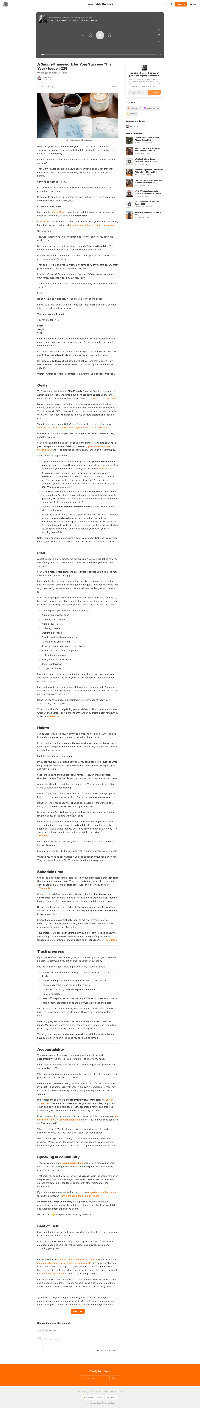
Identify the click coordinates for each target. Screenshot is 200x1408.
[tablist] (47, 1330)
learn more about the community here (79, 1196)
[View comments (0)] (159, 30)
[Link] (34, 385)
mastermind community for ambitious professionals (64, 1263)
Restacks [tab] (52, 1331)
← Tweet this (106, 468)
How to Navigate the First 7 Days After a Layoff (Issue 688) (149, 171)
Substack (88, 1403)
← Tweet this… (109, 940)
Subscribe (181, 4)
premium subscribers (71, 1163)
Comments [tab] (43, 1331)
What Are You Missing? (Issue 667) (148, 213)
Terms (105, 1391)
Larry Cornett (48, 77)
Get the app (111, 1397)
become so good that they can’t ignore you (91, 225)
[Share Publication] (171, 4)
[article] (144, 140)
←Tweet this (43, 888)
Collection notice (115, 1391)
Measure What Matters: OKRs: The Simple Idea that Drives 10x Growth (73, 427)
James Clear (57, 212)
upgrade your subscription (102, 1192)
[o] (129, 140)
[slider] (99, 54)
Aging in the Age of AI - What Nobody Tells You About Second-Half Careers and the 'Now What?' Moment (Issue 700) (147, 149)
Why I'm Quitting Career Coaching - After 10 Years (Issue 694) (146, 160)
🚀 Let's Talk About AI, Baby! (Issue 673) (147, 203)
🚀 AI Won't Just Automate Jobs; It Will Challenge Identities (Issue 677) (149, 192)
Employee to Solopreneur (55, 1273)
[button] (83, 35)
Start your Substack (94, 1397)
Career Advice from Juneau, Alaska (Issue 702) (147, 139)
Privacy (98, 1391)
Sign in (193, 4)
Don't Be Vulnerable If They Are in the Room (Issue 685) (148, 181)
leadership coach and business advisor (76, 1259)
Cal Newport (43, 221)
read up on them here (104, 398)
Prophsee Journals (76, 140)
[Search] (166, 4)
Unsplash (89, 140)
